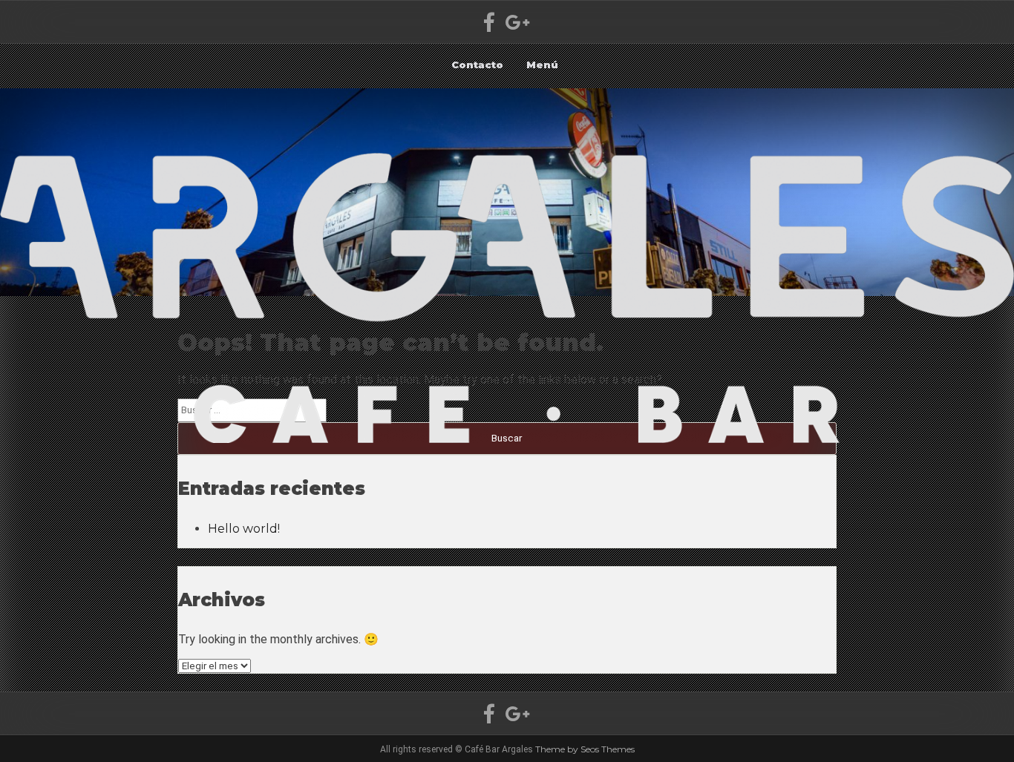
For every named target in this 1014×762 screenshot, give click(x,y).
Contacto (477, 64)
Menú (542, 64)
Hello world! (244, 529)
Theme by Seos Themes (585, 749)
